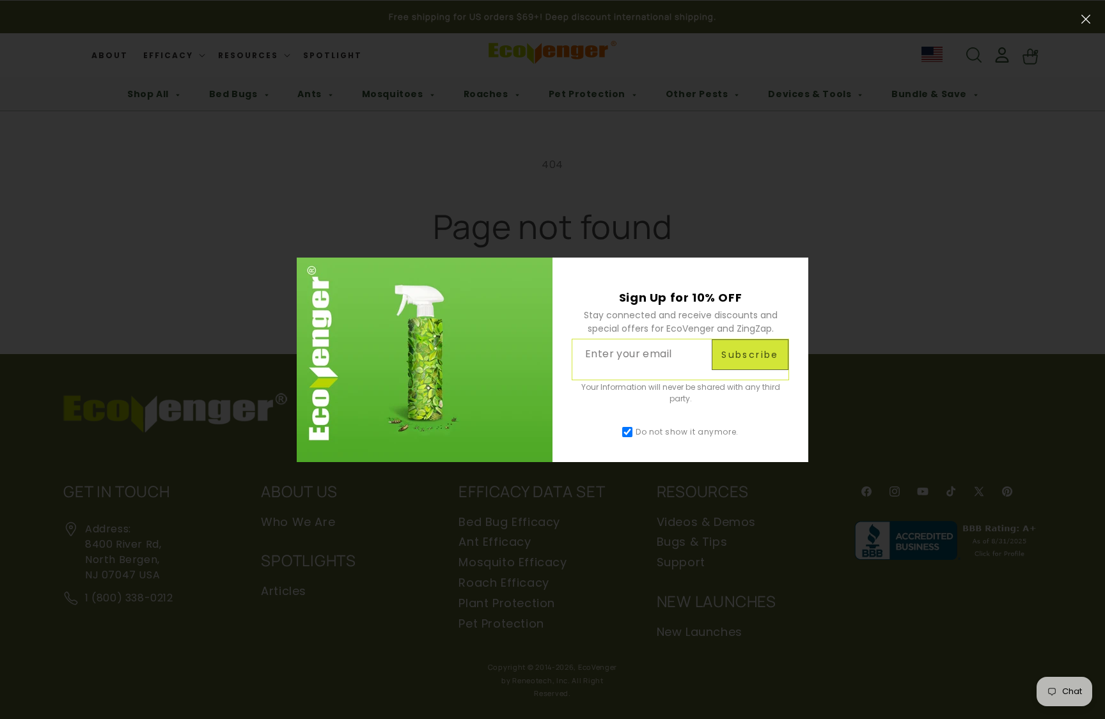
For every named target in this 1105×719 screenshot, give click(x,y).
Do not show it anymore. (687, 432)
